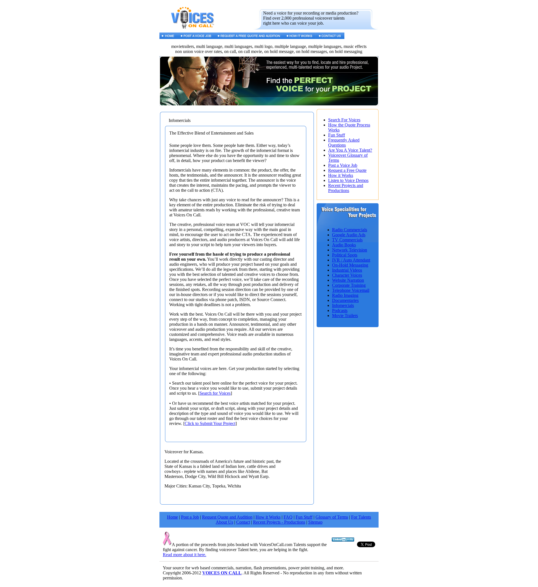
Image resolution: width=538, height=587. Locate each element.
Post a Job (190, 517)
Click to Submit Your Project (210, 423)
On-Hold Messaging (350, 265)
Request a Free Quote (347, 170)
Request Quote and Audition (227, 517)
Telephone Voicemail (350, 290)
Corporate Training (349, 285)
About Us (224, 522)
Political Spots (344, 255)
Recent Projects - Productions (279, 522)
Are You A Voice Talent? (350, 150)
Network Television (349, 250)
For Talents (361, 517)
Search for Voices (215, 393)
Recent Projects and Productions (345, 188)
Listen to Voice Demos (348, 180)
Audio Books (344, 244)
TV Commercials (347, 239)
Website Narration (348, 280)
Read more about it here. (184, 554)
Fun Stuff (336, 135)
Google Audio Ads (348, 234)
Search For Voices (344, 119)
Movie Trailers (345, 315)
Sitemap (315, 522)
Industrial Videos (347, 270)
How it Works (340, 175)
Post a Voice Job (342, 165)
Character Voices (347, 275)
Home (172, 517)
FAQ (288, 517)
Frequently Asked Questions (344, 142)
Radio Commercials (349, 229)
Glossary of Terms (332, 517)
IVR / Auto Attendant (351, 260)
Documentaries (345, 300)
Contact (243, 522)
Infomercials (343, 305)
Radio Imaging (345, 295)
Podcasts (339, 310)
